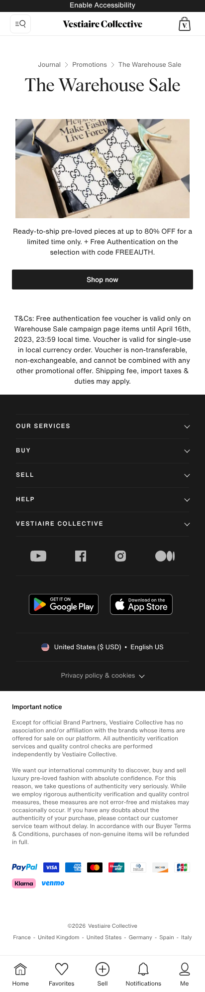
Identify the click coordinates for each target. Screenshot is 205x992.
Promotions (89, 64)
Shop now (102, 279)
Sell (25, 475)
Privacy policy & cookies (98, 675)
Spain (166, 937)
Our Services (43, 426)
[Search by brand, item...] (20, 23)
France (22, 937)
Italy (186, 937)
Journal (49, 64)
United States (104, 937)
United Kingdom (59, 937)
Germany (140, 937)
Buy (23, 450)
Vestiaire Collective (59, 524)
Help (25, 499)
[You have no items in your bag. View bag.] (185, 24)
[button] (185, 24)
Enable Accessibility (102, 5)
